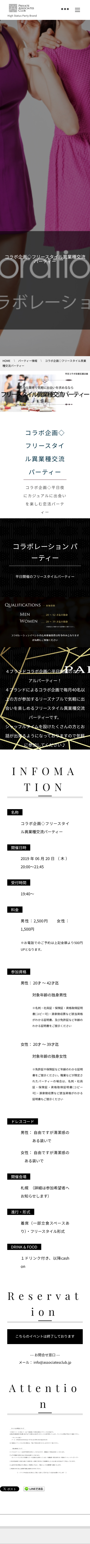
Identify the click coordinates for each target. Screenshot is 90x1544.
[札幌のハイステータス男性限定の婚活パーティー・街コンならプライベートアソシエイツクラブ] (21, 8)
